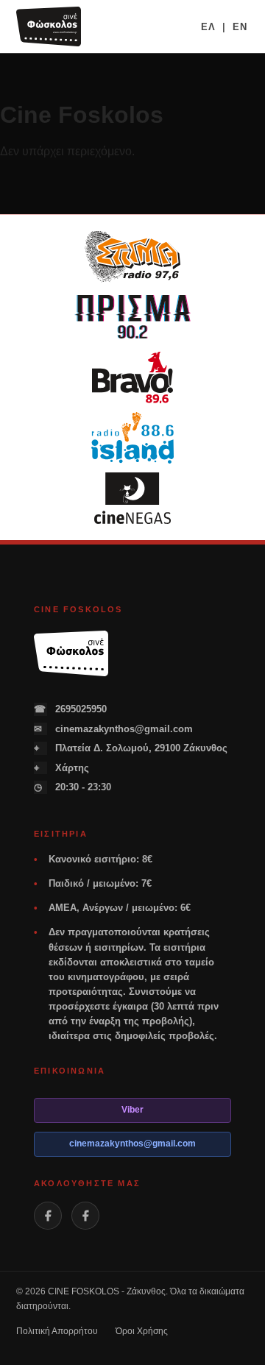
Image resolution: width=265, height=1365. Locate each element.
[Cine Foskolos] (48, 26)
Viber (132, 1110)
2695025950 (70, 709)
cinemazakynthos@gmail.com (113, 728)
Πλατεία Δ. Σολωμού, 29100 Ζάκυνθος (130, 748)
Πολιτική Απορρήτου (57, 1331)
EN (240, 26)
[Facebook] (48, 1216)
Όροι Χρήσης (142, 1331)
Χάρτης (61, 767)
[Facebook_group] (85, 1216)
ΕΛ (208, 26)
